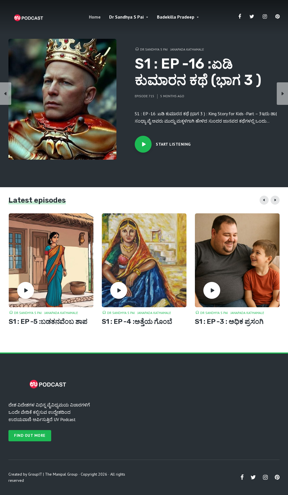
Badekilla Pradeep (175, 17)
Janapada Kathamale (187, 49)
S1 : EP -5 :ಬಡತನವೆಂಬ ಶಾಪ (48, 322)
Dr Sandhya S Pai (126, 17)
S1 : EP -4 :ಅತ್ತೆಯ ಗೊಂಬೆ (137, 322)
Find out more (30, 435)
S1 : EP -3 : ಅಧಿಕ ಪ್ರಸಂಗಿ (229, 322)
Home (95, 17)
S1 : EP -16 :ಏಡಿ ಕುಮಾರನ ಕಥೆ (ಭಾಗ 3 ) (198, 72)
